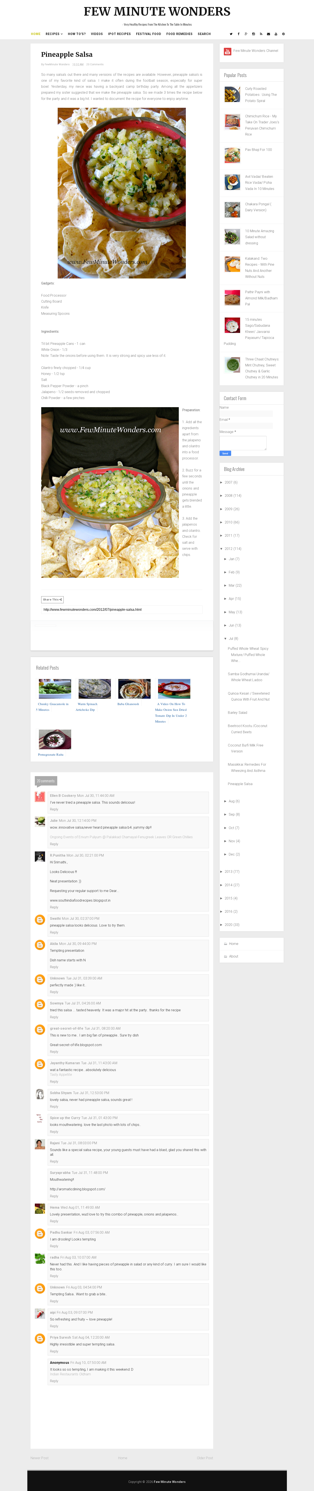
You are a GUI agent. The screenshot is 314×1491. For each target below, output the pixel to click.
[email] (269, 34)
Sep (232, 814)
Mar (232, 585)
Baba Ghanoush (128, 704)
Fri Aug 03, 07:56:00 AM (92, 1232)
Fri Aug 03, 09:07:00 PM (75, 1312)
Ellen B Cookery (63, 796)
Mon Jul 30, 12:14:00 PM (77, 821)
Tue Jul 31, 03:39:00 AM (84, 978)
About (233, 956)
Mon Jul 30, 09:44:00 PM (78, 944)
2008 (229, 496)
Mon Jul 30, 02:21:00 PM (85, 855)
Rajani (55, 1143)
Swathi (55, 919)
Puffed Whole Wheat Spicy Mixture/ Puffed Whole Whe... (248, 655)
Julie (54, 821)
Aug (232, 801)
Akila (54, 944)
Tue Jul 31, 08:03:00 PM (79, 1143)
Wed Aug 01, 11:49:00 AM (80, 1207)
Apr (232, 599)
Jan (232, 559)
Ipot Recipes (119, 34)
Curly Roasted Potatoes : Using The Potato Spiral (261, 95)
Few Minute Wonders (157, 11)
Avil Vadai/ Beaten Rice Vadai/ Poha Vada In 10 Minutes (259, 183)
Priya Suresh (60, 1337)
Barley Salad (237, 713)
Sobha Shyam (61, 1093)
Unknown (57, 978)
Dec (232, 854)
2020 (229, 925)
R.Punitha (57, 855)
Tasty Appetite (61, 1075)
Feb (232, 572)
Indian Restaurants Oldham (70, 1374)
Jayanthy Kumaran (65, 1063)
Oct (232, 828)
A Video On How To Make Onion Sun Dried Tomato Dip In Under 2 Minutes (171, 712)
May (232, 612)
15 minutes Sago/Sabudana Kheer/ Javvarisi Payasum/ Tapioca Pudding (249, 332)
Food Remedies (179, 34)
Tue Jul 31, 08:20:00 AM (103, 1028)
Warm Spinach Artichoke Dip (87, 707)
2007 (229, 482)
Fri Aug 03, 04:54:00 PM (84, 1287)
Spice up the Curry (65, 1118)
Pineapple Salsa (240, 784)
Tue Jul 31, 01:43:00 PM (99, 1118)
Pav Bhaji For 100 (258, 150)
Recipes (53, 34)
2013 (229, 872)
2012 (229, 549)
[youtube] (276, 34)
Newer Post (40, 1458)
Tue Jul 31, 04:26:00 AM (83, 1003)
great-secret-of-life (66, 1028)
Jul (231, 639)
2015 (229, 898)
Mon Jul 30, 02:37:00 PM (80, 919)
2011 (229, 535)
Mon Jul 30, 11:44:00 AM (95, 796)
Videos (97, 34)
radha (54, 1257)
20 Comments (95, 64)
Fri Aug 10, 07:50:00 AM (88, 1363)
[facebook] (239, 34)
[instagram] (254, 34)
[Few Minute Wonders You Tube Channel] (227, 51)
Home (36, 34)
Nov (232, 841)
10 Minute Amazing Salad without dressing (259, 237)
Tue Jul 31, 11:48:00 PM (90, 1173)
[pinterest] (283, 34)
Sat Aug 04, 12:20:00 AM (91, 1337)
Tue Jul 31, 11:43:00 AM (99, 1063)
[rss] (261, 34)
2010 (229, 522)
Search (204, 34)
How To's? (77, 34)
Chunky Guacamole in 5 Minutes (52, 707)
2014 (229, 885)
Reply (54, 809)
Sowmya (57, 1003)
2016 (229, 911)
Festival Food (148, 34)
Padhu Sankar (61, 1232)
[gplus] (246, 34)
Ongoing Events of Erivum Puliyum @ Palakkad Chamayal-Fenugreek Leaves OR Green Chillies (121, 837)
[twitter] (231, 34)
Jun (232, 625)
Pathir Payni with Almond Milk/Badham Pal (261, 298)
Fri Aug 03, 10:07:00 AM (78, 1257)
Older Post (205, 1458)
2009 (229, 509)
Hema (55, 1207)
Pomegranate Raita (51, 754)
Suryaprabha (60, 1173)
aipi (53, 1312)
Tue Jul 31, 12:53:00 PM (91, 1093)
